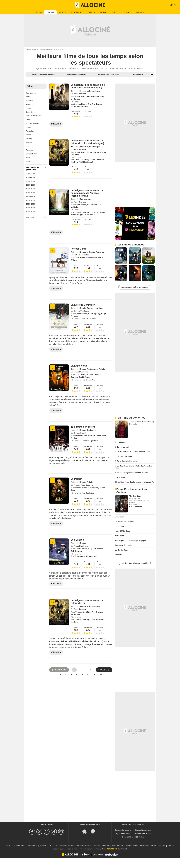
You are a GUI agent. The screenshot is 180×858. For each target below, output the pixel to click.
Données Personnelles (101, 846)
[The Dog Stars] (121, 503)
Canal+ (140, 12)
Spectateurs (76, 111)
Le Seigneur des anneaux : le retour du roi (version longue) (87, 142)
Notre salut (119, 536)
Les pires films (137, 74)
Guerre (28, 135)
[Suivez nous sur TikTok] (54, 832)
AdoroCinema (141, 833)
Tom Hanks (80, 257)
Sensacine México (130, 837)
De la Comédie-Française (127, 461)
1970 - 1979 (30, 193)
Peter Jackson (80, 94)
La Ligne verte (79, 365)
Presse (76, 265)
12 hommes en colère (83, 427)
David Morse (84, 377)
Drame (28, 120)
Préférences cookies (83, 846)
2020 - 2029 (30, 174)
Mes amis (88, 111)
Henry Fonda (81, 436)
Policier (28, 146)
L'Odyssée (121, 442)
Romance (29, 150)
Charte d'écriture (132, 846)
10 (88, 675)
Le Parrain (76, 479)
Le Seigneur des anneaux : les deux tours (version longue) (88, 86)
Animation (29, 101)
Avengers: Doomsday (123, 545)
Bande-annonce (135, 507)
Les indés (126, 12)
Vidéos (103, 12)
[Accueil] (90, 5)
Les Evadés (77, 539)
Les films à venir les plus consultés (135, 563)
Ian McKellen (93, 96)
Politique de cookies (66, 846)
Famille (28, 127)
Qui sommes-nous (19, 846)
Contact (8, 846)
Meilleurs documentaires (76, 74)
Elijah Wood (80, 96)
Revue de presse (118, 846)
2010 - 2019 (30, 177)
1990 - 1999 (30, 185)
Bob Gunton (76, 551)
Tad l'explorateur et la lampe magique (130, 540)
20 (94, 675)
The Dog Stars (135, 496)
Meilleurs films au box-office (108, 74)
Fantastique (30, 131)
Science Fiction (31, 154)
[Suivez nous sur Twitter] (39, 832)
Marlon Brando (82, 488)
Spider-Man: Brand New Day (142, 421)
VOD (114, 12)
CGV (55, 846)
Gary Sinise (91, 257)
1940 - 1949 (30, 204)
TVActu (91, 12)
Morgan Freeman (95, 549)
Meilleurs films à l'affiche (47, 49)
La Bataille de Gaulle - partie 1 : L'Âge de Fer (136, 482)
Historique (29, 139)
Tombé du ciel (123, 447)
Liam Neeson (81, 314)
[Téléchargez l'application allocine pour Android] (94, 831)
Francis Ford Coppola (83, 485)
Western (29, 161)
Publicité (43, 846)
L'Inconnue (119, 526)
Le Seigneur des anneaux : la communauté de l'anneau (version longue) (87, 193)
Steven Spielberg (81, 311)
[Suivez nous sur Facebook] (32, 832)
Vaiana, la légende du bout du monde (132, 473)
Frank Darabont (81, 372)
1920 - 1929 (30, 212)
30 (101, 675)
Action (28, 97)
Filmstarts (119, 830)
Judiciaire (91, 430)
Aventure (29, 104)
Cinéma (50, 12)
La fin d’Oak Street (124, 456)
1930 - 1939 (30, 208)
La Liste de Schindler (83, 305)
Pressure (118, 555)
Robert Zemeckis (81, 255)
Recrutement (32, 846)
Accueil (29, 49)
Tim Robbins (81, 549)
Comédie (29, 112)
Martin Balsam (94, 436)
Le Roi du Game (121, 550)
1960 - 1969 (30, 196)
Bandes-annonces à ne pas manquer (135, 287)
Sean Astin (92, 205)
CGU (50, 846)
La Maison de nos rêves (124, 522)
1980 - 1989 (30, 189)
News (39, 12)
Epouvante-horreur (33, 123)
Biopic (28, 108)
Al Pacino (94, 488)
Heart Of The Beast (122, 531)
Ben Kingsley (94, 314)
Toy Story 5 (121, 477)
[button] (152, 74)
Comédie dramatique (33, 116)
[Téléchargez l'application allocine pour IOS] (86, 831)
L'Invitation (119, 517)
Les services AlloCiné (148, 846)
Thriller (28, 158)
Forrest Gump (78, 248)
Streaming (76, 12)
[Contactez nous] (61, 832)
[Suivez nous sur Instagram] (47, 832)
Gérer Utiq (161, 846)
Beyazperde (120, 833)
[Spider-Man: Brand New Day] (121, 429)
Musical (29, 142)
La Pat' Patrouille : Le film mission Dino (133, 452)
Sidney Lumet (80, 433)
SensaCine (140, 830)
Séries (62, 12)
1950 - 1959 (30, 200)
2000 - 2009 (30, 181)
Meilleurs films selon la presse (43, 74)
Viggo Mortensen (95, 152)
